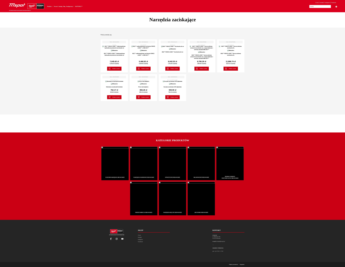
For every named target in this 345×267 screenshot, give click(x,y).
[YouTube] (122, 239)
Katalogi (60, 6)
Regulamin (242, 264)
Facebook (333, 2)
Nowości (56, 6)
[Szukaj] (331, 6)
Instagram (327, 2)
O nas (316, 2)
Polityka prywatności (233, 264)
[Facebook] (111, 239)
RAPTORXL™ (78, 6)
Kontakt (321, 2)
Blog (64, 6)
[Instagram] (116, 239)
